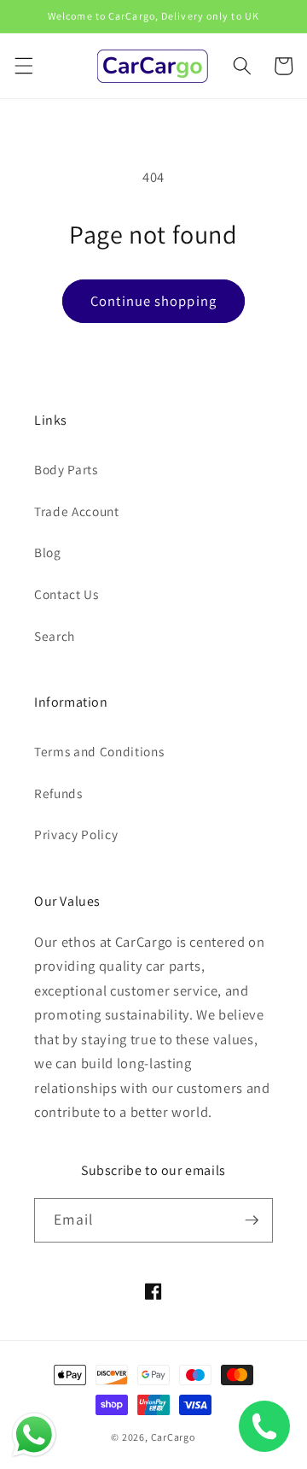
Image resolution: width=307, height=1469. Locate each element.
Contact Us (66, 593)
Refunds (58, 793)
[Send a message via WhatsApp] (34, 1434)
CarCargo (173, 1437)
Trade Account (76, 511)
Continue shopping (153, 300)
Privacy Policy (76, 834)
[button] (23, 65)
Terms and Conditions (99, 751)
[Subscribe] (251, 1220)
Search (54, 635)
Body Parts (66, 469)
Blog (47, 552)
